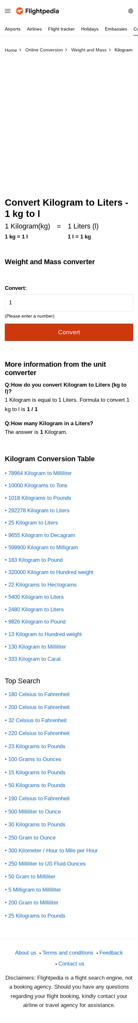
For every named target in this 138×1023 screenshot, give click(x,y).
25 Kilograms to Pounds (36, 916)
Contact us (71, 964)
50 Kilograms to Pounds (36, 785)
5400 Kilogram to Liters (36, 597)
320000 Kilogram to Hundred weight (50, 572)
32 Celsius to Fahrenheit (37, 720)
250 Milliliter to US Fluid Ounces (47, 864)
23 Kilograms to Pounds (36, 746)
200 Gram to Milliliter (33, 903)
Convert (69, 332)
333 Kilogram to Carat (34, 659)
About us (25, 953)
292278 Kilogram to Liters (39, 510)
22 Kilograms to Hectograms (42, 585)
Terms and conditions (67, 953)
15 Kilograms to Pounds (36, 772)
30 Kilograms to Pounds (36, 824)
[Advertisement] (69, 128)
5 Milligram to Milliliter (34, 890)
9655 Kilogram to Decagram (41, 535)
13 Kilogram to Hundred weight (45, 634)
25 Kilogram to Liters (33, 523)
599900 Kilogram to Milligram (43, 547)
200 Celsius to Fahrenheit (39, 707)
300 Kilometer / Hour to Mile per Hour (53, 851)
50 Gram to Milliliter (32, 877)
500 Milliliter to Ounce (34, 812)
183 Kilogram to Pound (35, 560)
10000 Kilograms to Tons (37, 485)
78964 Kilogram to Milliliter (40, 473)
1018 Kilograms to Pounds (39, 498)
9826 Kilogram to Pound (36, 622)
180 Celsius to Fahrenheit (39, 694)
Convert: (16, 288)
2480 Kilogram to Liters (36, 609)
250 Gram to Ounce (32, 838)
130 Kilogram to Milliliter (37, 647)
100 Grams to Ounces (34, 759)
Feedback (111, 953)
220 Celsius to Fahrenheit (39, 733)
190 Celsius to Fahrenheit (39, 798)
